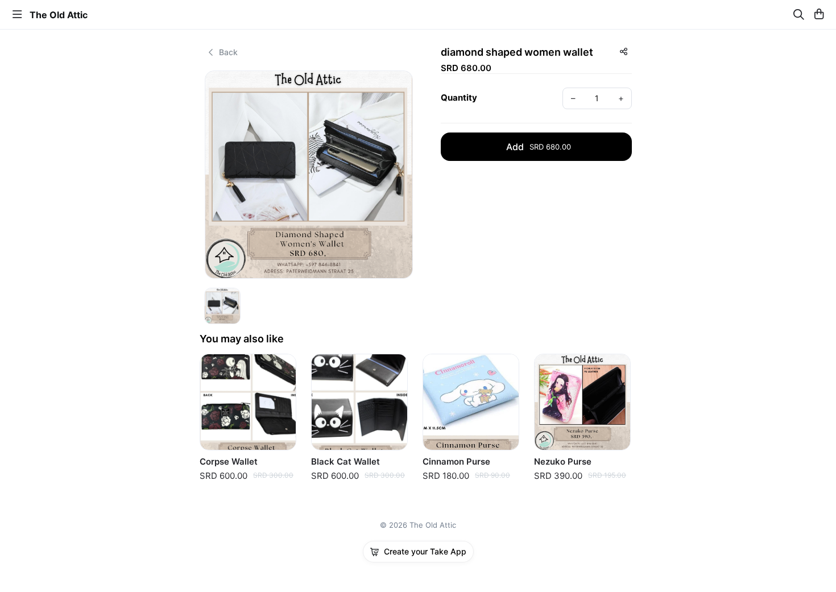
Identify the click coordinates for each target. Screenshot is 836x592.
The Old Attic (59, 15)
